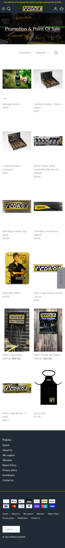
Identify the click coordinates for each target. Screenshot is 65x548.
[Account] (54, 8)
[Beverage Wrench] (17, 79)
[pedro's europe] (32, 8)
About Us (7, 450)
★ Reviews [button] (61, 278)
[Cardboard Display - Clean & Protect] (48, 79)
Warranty (7, 460)
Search (6, 445)
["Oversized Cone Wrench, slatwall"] (48, 206)
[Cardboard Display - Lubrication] (17, 141)
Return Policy (9, 465)
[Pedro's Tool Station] (17, 330)
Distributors (9, 475)
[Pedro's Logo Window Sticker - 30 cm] (48, 268)
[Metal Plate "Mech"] (17, 268)
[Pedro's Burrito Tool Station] (48, 330)
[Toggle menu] (3, 8)
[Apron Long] (48, 388)
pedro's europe (17, 537)
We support (9, 455)
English (9, 529)
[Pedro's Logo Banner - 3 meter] (17, 388)
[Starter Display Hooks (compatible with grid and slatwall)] (48, 141)
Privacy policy (10, 470)
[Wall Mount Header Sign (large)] (17, 206)
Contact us (8, 480)
